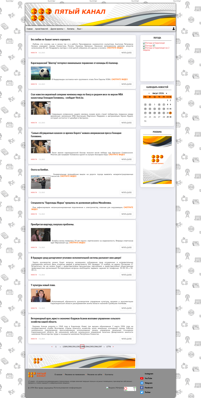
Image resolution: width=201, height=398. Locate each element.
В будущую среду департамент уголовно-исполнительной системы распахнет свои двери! (76, 257)
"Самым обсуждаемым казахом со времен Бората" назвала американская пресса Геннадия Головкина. (76, 134)
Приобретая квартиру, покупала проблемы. (52, 224)
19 (155, 113)
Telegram (148, 383)
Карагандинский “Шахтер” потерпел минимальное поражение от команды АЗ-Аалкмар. (74, 63)
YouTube (148, 378)
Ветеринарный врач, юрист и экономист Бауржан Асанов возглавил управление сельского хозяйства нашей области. (75, 320)
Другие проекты (57, 28)
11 (150, 109)
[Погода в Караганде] (154, 43)
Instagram (149, 374)
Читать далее (126, 52)
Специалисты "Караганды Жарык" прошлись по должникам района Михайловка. (71, 202)
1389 (65, 347)
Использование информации (68, 388)
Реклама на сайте (94, 375)
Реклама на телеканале (75, 375)
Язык (79, 28)
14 (164, 109)
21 (164, 113)
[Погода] (149, 45)
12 (155, 109)
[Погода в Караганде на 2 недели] (157, 50)
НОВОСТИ (34, 53)
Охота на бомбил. (40, 169)
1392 (78, 347)
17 (145, 113)
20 (159, 113)
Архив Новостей (41, 28)
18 (150, 113)
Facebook (149, 388)
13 (159, 109)
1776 (108, 347)
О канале (58, 375)
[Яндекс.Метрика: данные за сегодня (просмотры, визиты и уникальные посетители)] (115, 388)
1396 (95, 347)
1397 (100, 347)
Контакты (70, 28)
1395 (91, 347)
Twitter (148, 392)
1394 (87, 347)
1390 (69, 347)
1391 (73, 347)
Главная (30, 28)
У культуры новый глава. (43, 285)
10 (145, 109)
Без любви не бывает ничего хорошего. (51, 39)
